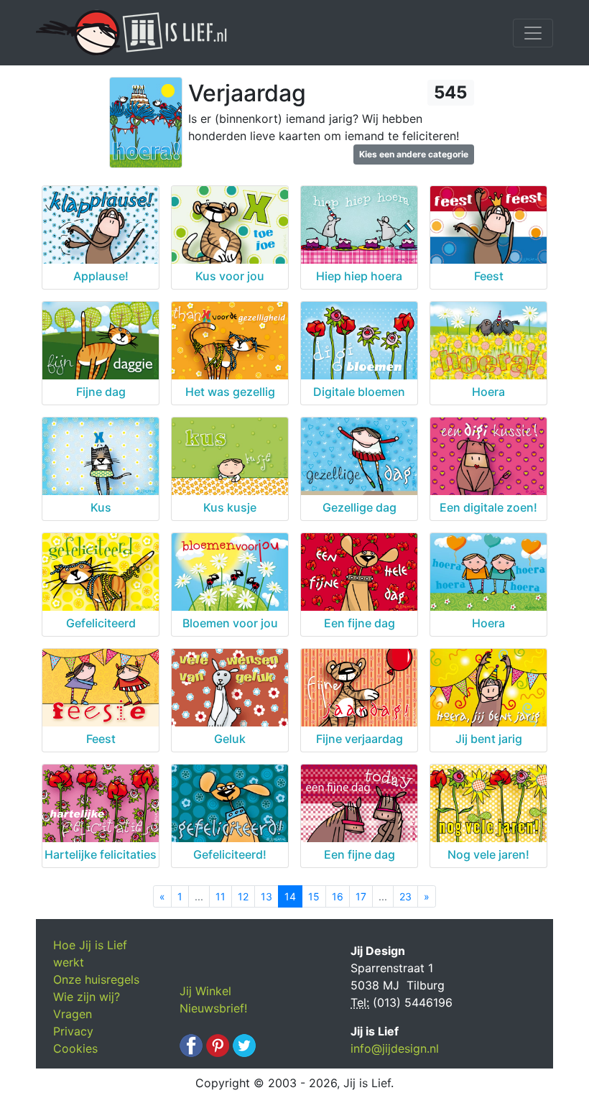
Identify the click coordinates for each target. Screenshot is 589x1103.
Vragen (72, 1014)
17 (361, 896)
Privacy (73, 1031)
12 (243, 896)
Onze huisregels (96, 979)
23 (405, 896)
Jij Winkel (205, 991)
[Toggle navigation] (533, 33)
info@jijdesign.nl (395, 1048)
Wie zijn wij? (86, 996)
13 (266, 896)
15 (314, 896)
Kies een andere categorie (413, 154)
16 (337, 896)
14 (290, 896)
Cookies (75, 1048)
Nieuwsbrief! (213, 1008)
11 (220, 896)
